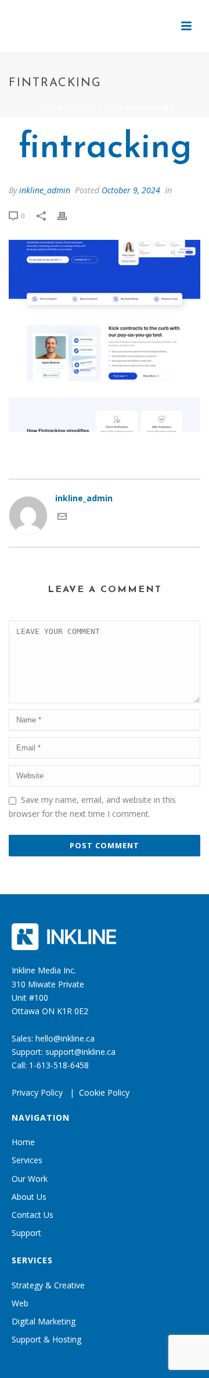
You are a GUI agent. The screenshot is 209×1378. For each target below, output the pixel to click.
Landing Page (91, 108)
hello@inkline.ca (65, 1038)
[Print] (67, 215)
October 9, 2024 (131, 190)
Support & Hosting (46, 1339)
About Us (29, 1196)
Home (45, 108)
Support (26, 1232)
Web (20, 1303)
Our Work (30, 1178)
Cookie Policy (104, 1092)
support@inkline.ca (80, 1051)
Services (27, 1160)
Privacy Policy (37, 1092)
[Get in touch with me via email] (62, 517)
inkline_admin (44, 190)
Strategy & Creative (48, 1285)
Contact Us (32, 1214)
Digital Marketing (43, 1321)
